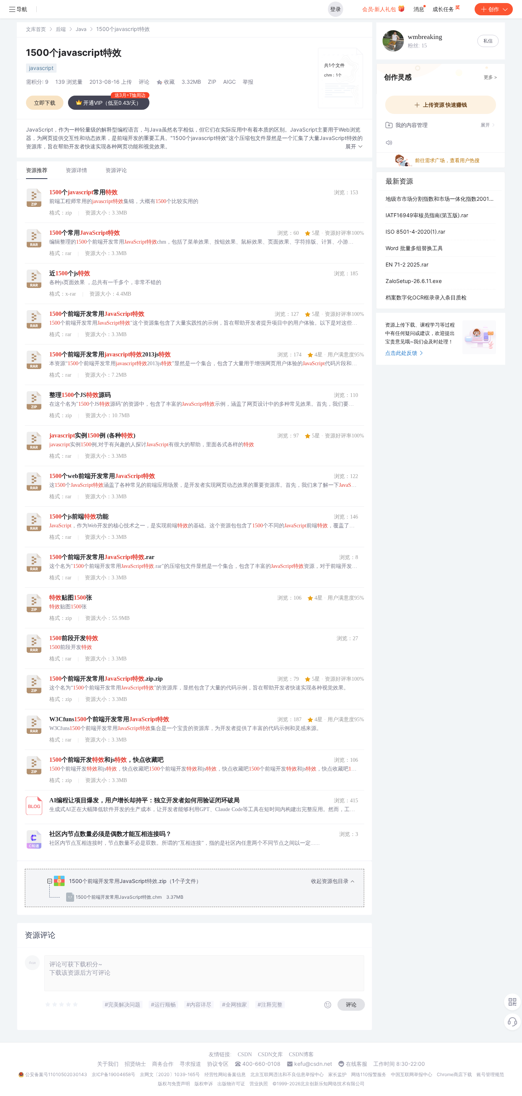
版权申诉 (204, 1083)
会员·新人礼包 (379, 9)
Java (81, 29)
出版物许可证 (231, 1083)
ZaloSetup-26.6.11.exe (414, 281)
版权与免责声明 (174, 1083)
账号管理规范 (490, 1074)
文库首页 (36, 29)
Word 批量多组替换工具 (414, 248)
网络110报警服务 (368, 1074)
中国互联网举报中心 (411, 1074)
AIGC (229, 81)
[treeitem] (200, 889)
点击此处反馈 (401, 353)
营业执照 (259, 1083)
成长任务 (444, 9)
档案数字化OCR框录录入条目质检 (426, 297)
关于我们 (107, 1064)
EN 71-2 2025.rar (407, 264)
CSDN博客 (301, 1054)
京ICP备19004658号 (113, 1074)
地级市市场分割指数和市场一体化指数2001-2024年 (441, 198)
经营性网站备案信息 (225, 1074)
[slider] (61, 1004)
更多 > (490, 77)
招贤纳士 (135, 1064)
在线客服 (356, 1064)
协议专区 (218, 1064)
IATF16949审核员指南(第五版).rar (427, 215)
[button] (354, 146)
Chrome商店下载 (454, 1074)
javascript (41, 68)
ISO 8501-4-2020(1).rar (415, 231)
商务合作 (162, 1064)
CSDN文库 (270, 1054)
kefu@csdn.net (313, 1064)
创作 (493, 9)
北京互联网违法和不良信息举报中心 (287, 1074)
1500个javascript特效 (74, 52)
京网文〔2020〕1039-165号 (170, 1074)
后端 (61, 29)
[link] (36, 29)
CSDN (245, 1054)
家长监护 (337, 1074)
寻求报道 (190, 1064)
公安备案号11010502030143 (56, 1074)
